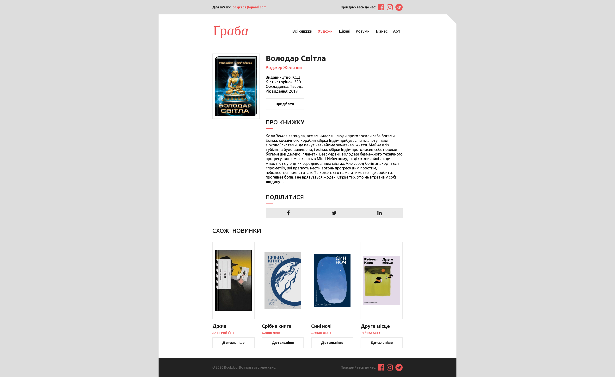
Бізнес (381, 31)
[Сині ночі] (332, 280)
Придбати (285, 104)
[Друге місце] (382, 280)
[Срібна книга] (283, 280)
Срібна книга (276, 326)
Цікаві (344, 31)
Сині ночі (321, 326)
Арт (396, 31)
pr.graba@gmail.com (249, 7)
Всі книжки (302, 31)
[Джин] (233, 280)
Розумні (363, 31)
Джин (219, 326)
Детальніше (233, 343)
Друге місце (375, 326)
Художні (325, 31)
